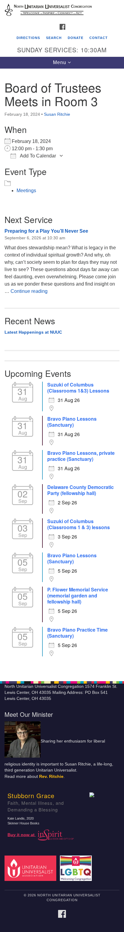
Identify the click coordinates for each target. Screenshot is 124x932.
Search (54, 38)
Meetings (26, 190)
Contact (98, 38)
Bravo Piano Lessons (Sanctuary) (72, 422)
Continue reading (29, 291)
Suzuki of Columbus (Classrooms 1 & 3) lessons (78, 524)
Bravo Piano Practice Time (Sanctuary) (77, 633)
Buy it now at (22, 834)
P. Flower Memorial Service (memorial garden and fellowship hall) (77, 596)
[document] (62, 372)
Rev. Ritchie (51, 776)
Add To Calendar (37, 155)
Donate (75, 38)
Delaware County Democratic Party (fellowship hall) (80, 490)
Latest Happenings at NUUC (33, 332)
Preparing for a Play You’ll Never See (46, 231)
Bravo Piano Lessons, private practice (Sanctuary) (81, 456)
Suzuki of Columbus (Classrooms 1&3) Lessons (78, 388)
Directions (28, 38)
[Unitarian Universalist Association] (32, 868)
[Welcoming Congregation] (77, 868)
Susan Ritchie (57, 114)
